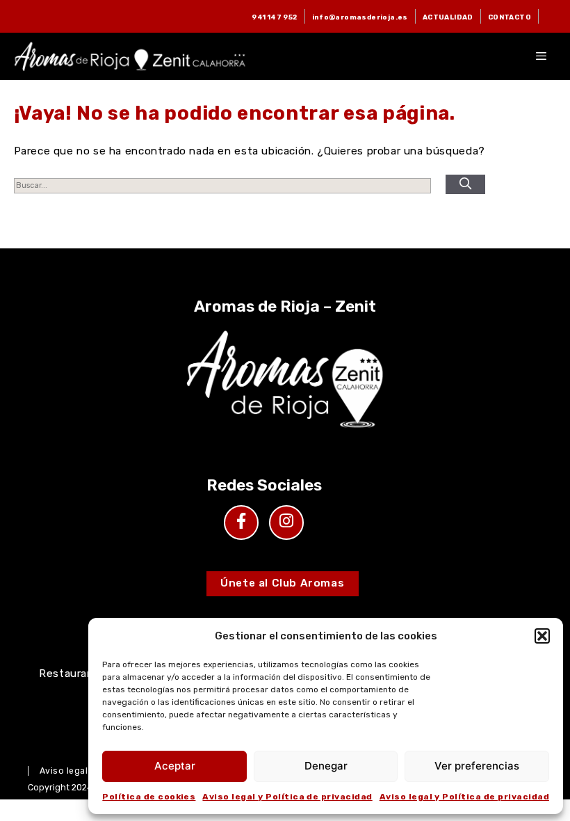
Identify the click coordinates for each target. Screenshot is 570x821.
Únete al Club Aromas (282, 583)
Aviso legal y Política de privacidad (287, 797)
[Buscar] (466, 184)
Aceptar (174, 765)
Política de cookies (148, 797)
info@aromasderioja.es (360, 17)
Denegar (326, 765)
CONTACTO (509, 17)
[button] (542, 636)
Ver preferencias (476, 765)
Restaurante (72, 673)
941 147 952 (274, 17)
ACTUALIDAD (448, 17)
